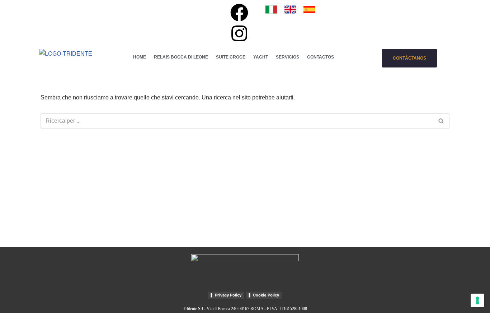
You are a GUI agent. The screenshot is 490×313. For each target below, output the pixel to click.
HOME (139, 57)
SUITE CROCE (230, 57)
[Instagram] (239, 33)
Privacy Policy (228, 295)
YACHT (260, 57)
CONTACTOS (320, 57)
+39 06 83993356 (159, 9)
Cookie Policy (266, 295)
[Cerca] (441, 121)
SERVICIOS (287, 57)
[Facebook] (239, 13)
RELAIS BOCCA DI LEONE (181, 57)
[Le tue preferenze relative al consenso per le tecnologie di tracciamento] (477, 300)
